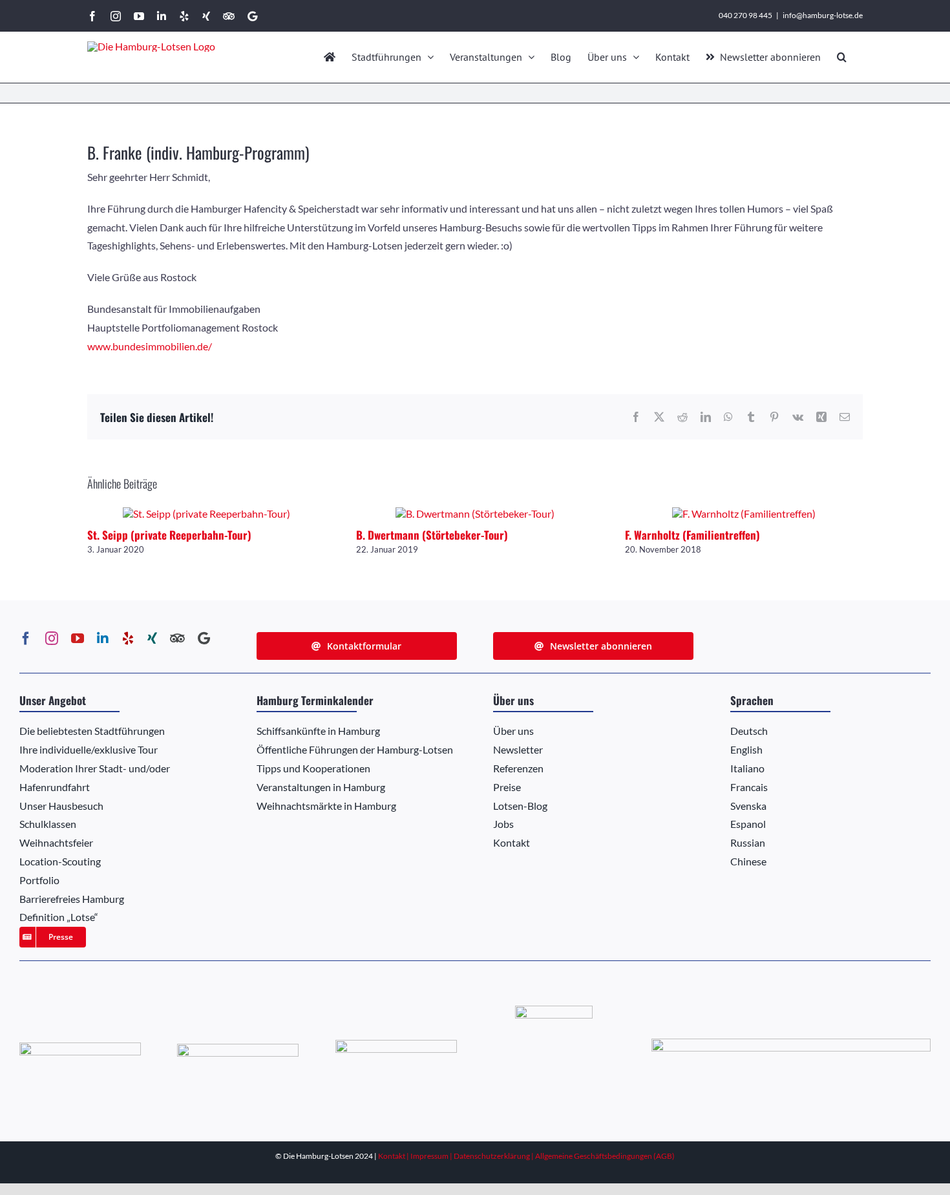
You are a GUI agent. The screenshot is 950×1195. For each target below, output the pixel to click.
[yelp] (127, 638)
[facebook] (25, 638)
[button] (842, 57)
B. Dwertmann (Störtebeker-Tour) (432, 535)
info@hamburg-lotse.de (823, 15)
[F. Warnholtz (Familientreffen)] (744, 513)
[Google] (204, 638)
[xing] (152, 638)
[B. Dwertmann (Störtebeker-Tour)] (475, 513)
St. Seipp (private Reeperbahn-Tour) (169, 535)
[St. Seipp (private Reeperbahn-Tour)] (206, 513)
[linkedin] (103, 638)
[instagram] (51, 638)
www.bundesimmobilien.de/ (149, 346)
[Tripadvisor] (177, 638)
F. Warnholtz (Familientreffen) (692, 535)
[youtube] (77, 638)
